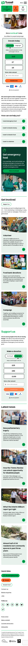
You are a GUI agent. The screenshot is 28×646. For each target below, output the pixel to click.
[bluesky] (21, 604)
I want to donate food (9, 134)
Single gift (18, 45)
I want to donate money (10, 128)
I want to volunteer (8, 141)
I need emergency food (10, 121)
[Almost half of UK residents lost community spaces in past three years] (14, 545)
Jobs (2, 596)
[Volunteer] (14, 235)
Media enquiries (6, 592)
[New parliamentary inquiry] (14, 429)
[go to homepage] (7, 3)
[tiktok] (3, 609)
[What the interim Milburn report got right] (14, 505)
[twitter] (3, 604)
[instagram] (12, 604)
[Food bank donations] (14, 272)
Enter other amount (11, 72)
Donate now (14, 80)
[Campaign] (14, 309)
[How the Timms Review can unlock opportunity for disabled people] (14, 468)
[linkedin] (17, 604)
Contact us (4, 589)
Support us (6, 204)
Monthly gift (10, 45)
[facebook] (7, 604)
